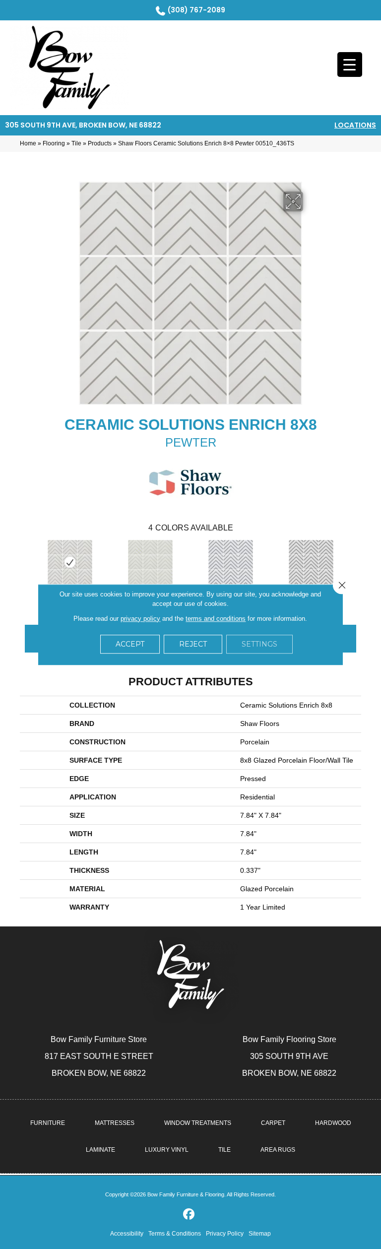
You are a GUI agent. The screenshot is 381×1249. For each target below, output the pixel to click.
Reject (193, 644)
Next (356, 561)
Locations (355, 125)
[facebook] (189, 1214)
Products (100, 143)
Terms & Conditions (174, 1233)
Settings (259, 644)
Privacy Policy (225, 1233)
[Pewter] (70, 562)
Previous (24, 561)
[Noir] (311, 562)
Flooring (54, 143)
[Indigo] (230, 562)
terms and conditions (216, 618)
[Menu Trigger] (349, 64)
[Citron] (150, 562)
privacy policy (140, 618)
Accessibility (126, 1233)
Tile (76, 143)
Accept (130, 644)
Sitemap (260, 1233)
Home (28, 143)
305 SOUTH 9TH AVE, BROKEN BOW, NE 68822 (83, 125)
